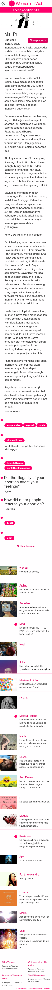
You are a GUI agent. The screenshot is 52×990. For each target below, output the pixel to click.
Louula (23, 698)
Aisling (23, 585)
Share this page (27, 546)
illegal (10, 522)
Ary (21, 856)
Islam (9, 537)
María (23, 913)
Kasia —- (25, 836)
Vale (22, 931)
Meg (22, 624)
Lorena (23, 892)
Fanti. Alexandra (29, 874)
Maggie (23, 815)
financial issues (15, 463)
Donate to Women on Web (12, 977)
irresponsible (14, 425)
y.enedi (23, 567)
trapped (30, 425)
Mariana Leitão (28, 680)
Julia (22, 662)
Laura (22, 757)
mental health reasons (18, 468)
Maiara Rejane (28, 716)
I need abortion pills (26, 10)
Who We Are (8, 962)
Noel (22, 644)
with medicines (14, 440)
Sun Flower (26, 777)
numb (42, 425)
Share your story (38, 40)
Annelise (24, 603)
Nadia (22, 736)
